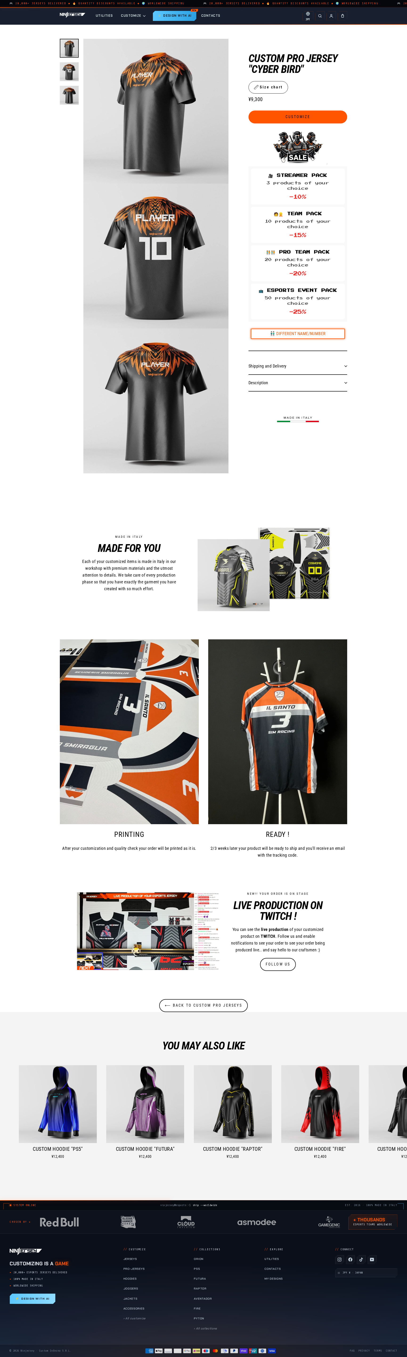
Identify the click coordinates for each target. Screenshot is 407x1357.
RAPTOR (200, 1288)
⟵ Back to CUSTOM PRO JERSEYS (203, 1005)
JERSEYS (130, 1259)
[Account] (331, 16)
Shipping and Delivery (267, 365)
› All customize (134, 1318)
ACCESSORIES (134, 1308)
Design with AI (32, 1299)
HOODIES (130, 1279)
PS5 (197, 1269)
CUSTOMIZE (131, 16)
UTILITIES (104, 16)
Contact (391, 1350)
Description (258, 382)
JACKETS (130, 1299)
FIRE (197, 1308)
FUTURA (200, 1279)
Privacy (364, 1350)
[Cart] (342, 16)
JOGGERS (130, 1288)
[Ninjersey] (72, 16)
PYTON (199, 1318)
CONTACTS (210, 16)
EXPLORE (274, 1249)
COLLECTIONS (207, 1249)
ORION (198, 1259)
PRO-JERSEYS (134, 1269)
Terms (378, 1350)
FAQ (352, 1350)
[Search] (320, 16)
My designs (274, 1279)
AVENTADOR (203, 1299)
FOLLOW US (278, 964)
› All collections (205, 1328)
